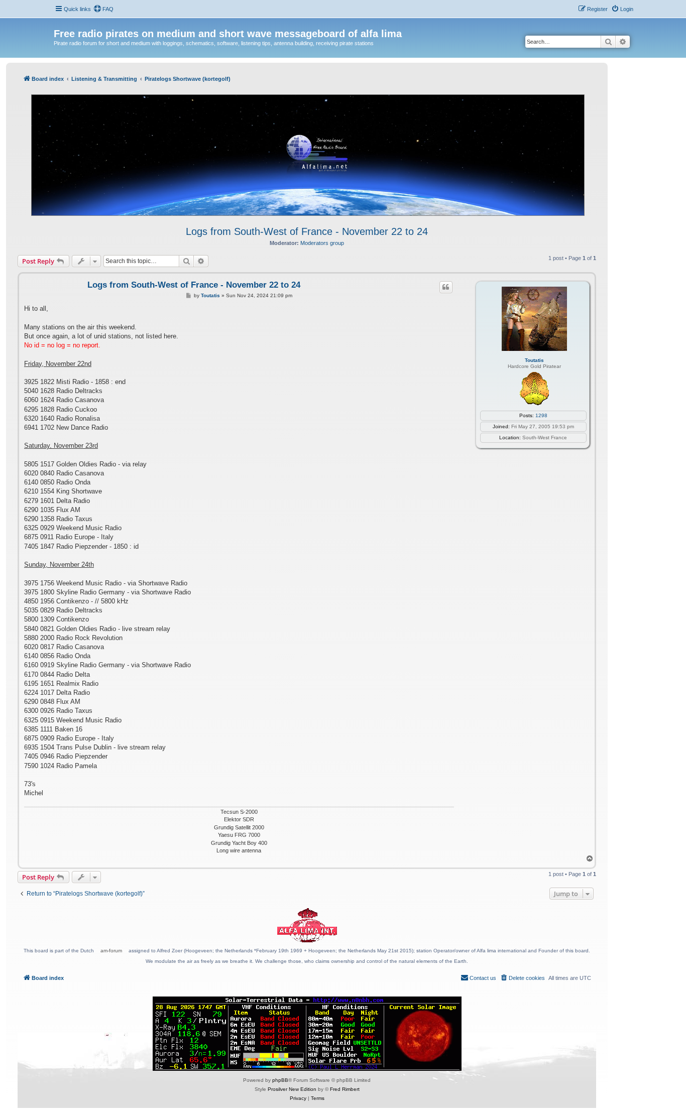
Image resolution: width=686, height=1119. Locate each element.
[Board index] (59, 23)
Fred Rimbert (345, 1089)
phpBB (280, 1080)
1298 (541, 415)
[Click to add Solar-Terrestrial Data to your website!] (307, 1034)
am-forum (111, 950)
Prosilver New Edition (292, 1089)
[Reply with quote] (445, 287)
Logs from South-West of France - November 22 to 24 (307, 231)
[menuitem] (103, 9)
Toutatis (534, 360)
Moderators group (322, 243)
